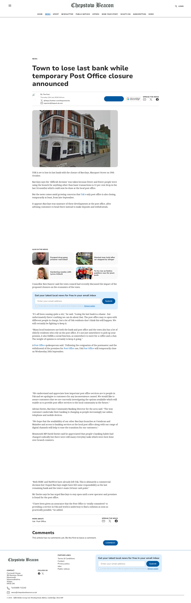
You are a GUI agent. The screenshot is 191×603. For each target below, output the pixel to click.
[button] (10, 5)
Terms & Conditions (66, 558)
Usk (82, 194)
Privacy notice (89, 306)
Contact (61, 561)
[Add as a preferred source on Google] (133, 98)
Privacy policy (64, 563)
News (34, 59)
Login (180, 6)
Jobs (59, 566)
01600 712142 (20, 588)
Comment (110, 543)
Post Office (39, 345)
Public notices (64, 569)
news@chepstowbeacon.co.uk (24, 592)
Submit (108, 301)
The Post (46, 94)
